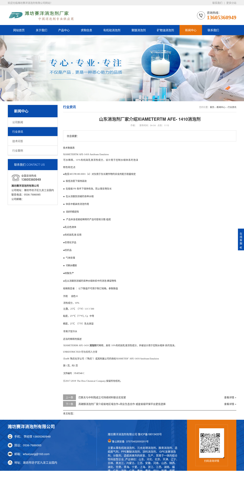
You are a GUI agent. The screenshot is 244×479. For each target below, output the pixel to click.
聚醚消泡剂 (138, 30)
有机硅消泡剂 (111, 30)
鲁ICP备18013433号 (150, 434)
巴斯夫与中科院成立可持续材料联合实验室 (102, 397)
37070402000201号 (130, 441)
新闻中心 (190, 30)
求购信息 (86, 30)
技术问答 (17, 141)
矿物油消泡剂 (165, 30)
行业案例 (17, 150)
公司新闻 (17, 122)
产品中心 (64, 30)
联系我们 (217, 2)
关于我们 (41, 30)
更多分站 (231, 2)
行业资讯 (17, 131)
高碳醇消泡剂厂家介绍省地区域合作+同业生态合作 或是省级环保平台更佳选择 (122, 404)
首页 (212, 107)
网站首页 (19, 30)
